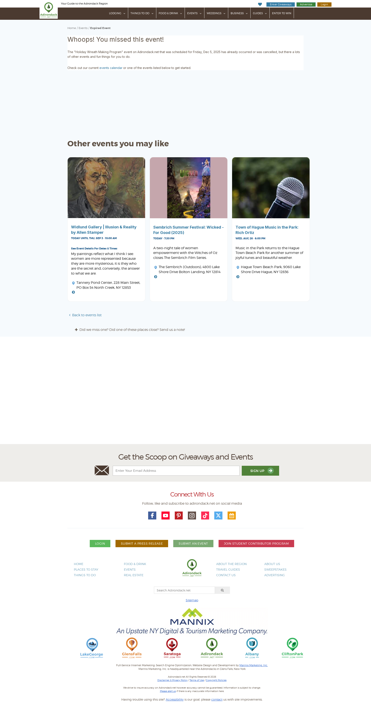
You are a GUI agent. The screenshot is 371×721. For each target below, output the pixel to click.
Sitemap (192, 600)
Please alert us (168, 691)
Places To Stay (86, 569)
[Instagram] (192, 516)
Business (237, 13)
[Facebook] (152, 516)
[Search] (222, 590)
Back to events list (87, 315)
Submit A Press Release (142, 543)
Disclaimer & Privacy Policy (172, 680)
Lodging (115, 13)
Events (192, 13)
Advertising (274, 575)
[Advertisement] (185, 392)
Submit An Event (193, 543)
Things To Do (140, 13)
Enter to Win (281, 13)
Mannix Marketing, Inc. (253, 665)
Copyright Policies (216, 680)
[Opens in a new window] (91, 647)
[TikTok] (205, 516)
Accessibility (175, 699)
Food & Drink (168, 13)
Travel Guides (228, 569)
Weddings (214, 13)
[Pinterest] (179, 516)
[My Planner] (232, 516)
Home (71, 28)
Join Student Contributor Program (256, 543)
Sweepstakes (275, 569)
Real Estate (133, 575)
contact (216, 699)
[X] (218, 516)
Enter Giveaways (280, 4)
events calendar (110, 68)
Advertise (306, 4)
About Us (272, 564)
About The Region (231, 564)
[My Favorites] (260, 4)
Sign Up (257, 471)
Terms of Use (197, 680)
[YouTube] (165, 516)
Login (324, 4)
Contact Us (226, 575)
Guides (258, 13)
